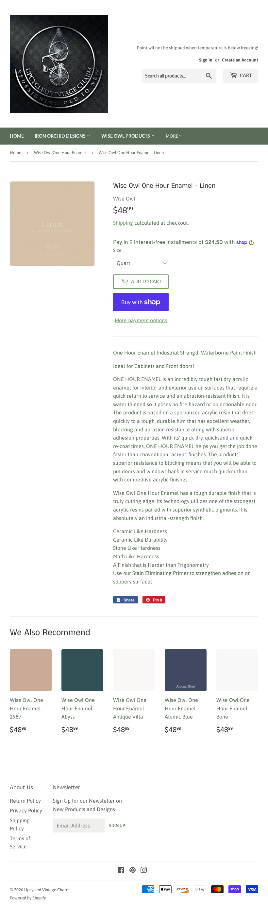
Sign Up (117, 825)
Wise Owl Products (126, 136)
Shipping (123, 223)
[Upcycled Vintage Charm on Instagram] (144, 871)
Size (117, 250)
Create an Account (240, 59)
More (172, 136)
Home (17, 136)
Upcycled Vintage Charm (47, 889)
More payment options (141, 320)
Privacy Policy (26, 810)
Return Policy (25, 801)
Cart (245, 75)
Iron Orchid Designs (61, 136)
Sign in (205, 59)
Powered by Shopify (28, 897)
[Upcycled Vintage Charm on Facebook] (121, 871)
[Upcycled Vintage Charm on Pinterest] (132, 871)
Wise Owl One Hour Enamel (60, 152)
